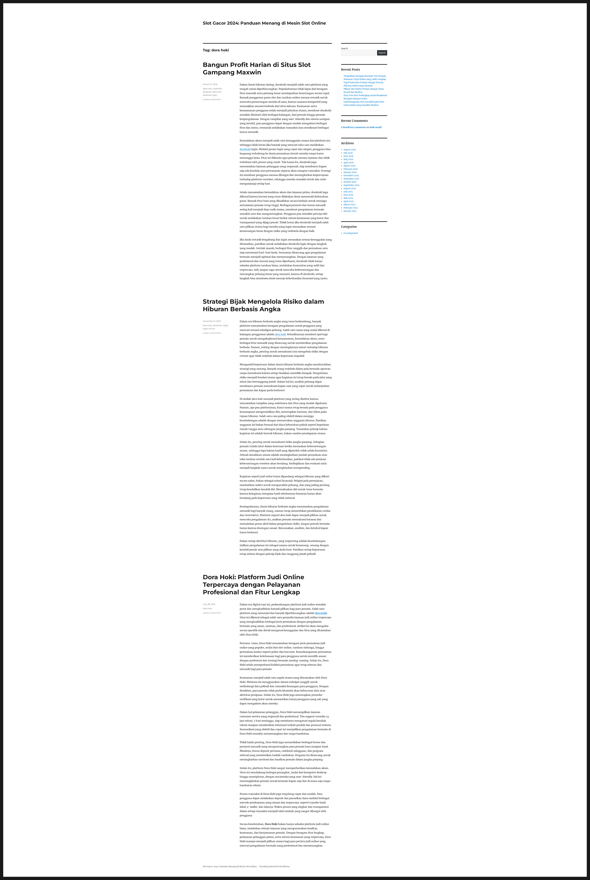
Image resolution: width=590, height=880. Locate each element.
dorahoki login (210, 95)
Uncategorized (351, 233)
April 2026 (349, 162)
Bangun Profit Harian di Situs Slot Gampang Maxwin (257, 68)
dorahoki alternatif (212, 92)
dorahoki (245, 149)
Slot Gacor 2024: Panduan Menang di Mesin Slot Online (264, 23)
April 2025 (349, 201)
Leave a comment (212, 99)
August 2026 (350, 149)
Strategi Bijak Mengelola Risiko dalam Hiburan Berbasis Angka (263, 305)
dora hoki (207, 88)
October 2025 (350, 182)
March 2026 (350, 166)
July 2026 (348, 153)
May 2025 (348, 198)
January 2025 (350, 211)
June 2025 (348, 195)
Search (344, 48)
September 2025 (352, 185)
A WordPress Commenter (353, 127)
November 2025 (351, 178)
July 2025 (348, 191)
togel (225, 325)
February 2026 (351, 169)
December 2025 (351, 175)
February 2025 (351, 208)
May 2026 (348, 159)
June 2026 (349, 156)
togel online (209, 328)
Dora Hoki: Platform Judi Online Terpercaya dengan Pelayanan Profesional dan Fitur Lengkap (253, 584)
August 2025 (350, 188)
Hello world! (376, 127)
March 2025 (349, 204)
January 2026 (350, 172)
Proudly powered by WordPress (275, 866)
